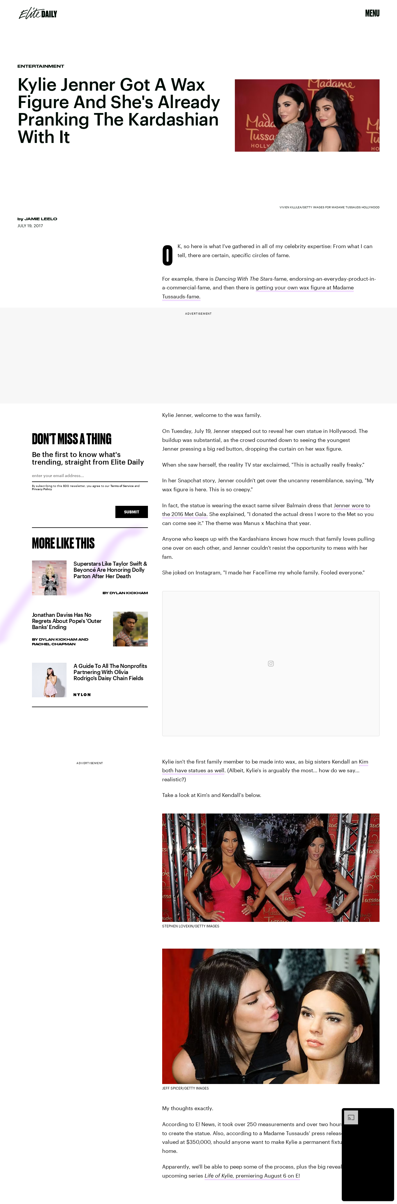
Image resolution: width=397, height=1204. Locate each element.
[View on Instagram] (271, 664)
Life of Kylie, (220, 1175)
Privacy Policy (42, 489)
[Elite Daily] (37, 13)
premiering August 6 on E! (268, 1175)
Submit (131, 512)
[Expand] (348, 1113)
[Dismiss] (387, 1113)
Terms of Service (122, 486)
